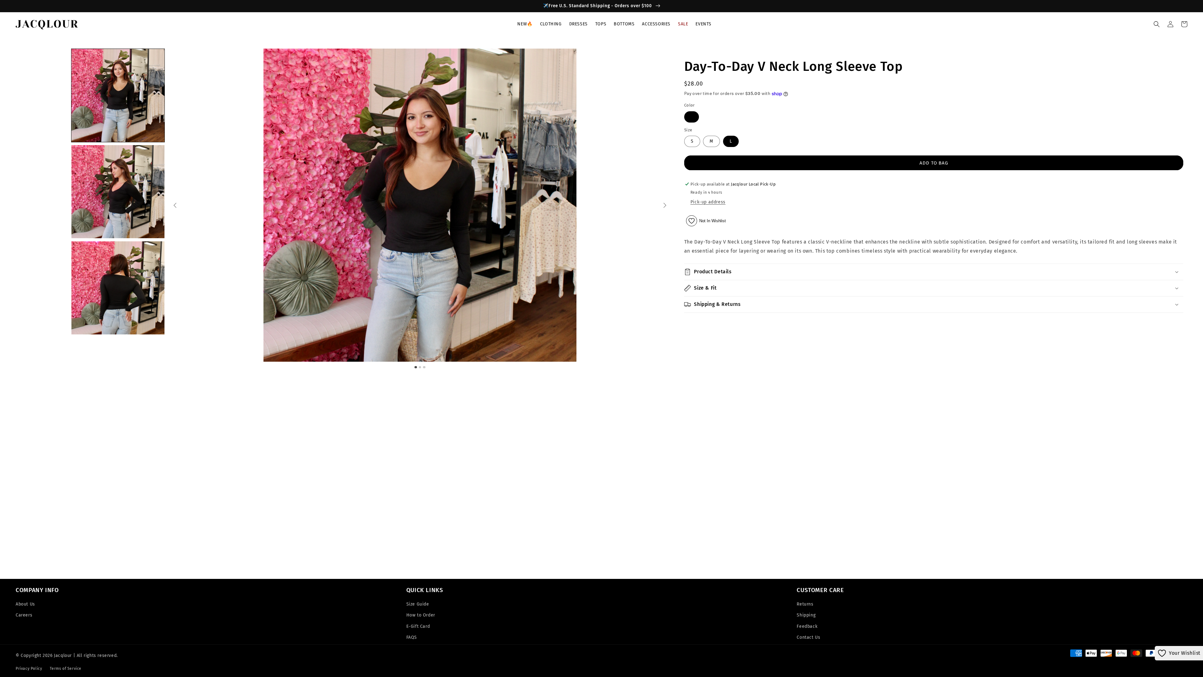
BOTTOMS (624, 24)
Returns (805, 604)
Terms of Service (65, 668)
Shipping (806, 615)
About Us (25, 604)
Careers (24, 615)
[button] (550, 27)
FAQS (411, 637)
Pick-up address (708, 202)
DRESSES (578, 24)
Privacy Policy (29, 668)
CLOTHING (551, 24)
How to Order (420, 615)
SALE (683, 24)
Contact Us (808, 637)
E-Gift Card (418, 626)
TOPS (600, 24)
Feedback (807, 626)
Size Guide (417, 604)
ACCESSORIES (656, 24)
